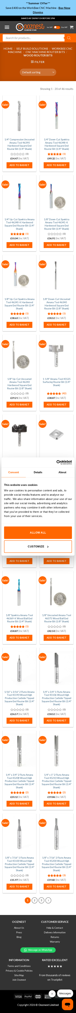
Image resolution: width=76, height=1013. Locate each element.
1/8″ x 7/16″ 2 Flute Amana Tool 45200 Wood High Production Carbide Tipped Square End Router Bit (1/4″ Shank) (56, 864)
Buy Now (64, 7)
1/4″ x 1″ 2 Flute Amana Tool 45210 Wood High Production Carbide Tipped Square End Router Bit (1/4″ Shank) (56, 781)
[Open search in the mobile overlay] (38, 37)
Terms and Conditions (19, 966)
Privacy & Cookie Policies (19, 970)
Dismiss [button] (38, 12)
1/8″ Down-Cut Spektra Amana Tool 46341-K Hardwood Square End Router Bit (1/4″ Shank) (56, 224)
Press (19, 932)
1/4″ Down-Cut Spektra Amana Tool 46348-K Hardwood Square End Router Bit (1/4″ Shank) (56, 144)
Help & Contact (54, 927)
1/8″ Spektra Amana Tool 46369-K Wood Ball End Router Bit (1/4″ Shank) (19, 618)
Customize (36, 546)
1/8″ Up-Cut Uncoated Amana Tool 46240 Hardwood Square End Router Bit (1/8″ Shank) (19, 384)
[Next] (48, 900)
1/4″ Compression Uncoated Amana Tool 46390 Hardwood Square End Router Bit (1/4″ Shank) (19, 144)
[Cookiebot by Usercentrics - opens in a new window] (56, 462)
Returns (55, 937)
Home (8, 48)
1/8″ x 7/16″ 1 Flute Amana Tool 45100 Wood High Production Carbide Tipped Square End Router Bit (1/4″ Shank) (19, 864)
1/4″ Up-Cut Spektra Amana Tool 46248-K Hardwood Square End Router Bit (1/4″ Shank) (19, 224)
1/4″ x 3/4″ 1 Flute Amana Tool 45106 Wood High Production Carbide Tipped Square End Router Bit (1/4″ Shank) (56, 698)
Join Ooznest (19, 979)
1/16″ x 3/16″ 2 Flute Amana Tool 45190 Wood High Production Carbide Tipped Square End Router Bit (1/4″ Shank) (19, 698)
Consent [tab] (13, 472)
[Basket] (71, 27)
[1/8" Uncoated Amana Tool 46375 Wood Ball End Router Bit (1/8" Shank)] (56, 591)
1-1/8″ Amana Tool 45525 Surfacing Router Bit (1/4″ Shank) (57, 382)
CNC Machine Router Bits (45, 52)
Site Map (19, 975)
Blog (19, 937)
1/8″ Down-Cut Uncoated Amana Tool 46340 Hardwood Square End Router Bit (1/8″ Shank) (56, 304)
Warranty (55, 941)
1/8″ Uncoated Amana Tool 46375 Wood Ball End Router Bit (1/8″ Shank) (56, 618)
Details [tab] (38, 472)
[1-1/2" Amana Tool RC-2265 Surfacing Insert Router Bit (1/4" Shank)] (19, 435)
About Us (19, 927)
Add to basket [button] (19, 165)
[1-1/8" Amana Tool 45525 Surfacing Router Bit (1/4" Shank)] (56, 355)
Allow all (38, 532)
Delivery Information (55, 932)
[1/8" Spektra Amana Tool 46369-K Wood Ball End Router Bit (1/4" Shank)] (19, 591)
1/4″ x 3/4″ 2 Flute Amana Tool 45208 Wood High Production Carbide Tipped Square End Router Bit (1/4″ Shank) (19, 781)
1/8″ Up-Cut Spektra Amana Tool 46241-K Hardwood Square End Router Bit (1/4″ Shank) (19, 304)
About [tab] (62, 472)
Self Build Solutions (32, 48)
